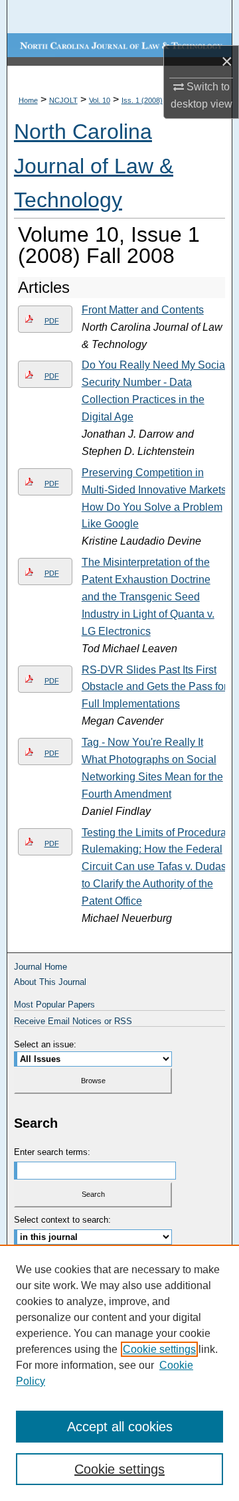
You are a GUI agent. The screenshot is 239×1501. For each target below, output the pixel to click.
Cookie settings (159, 1349)
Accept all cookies (120, 1426)
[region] (119, 1373)
